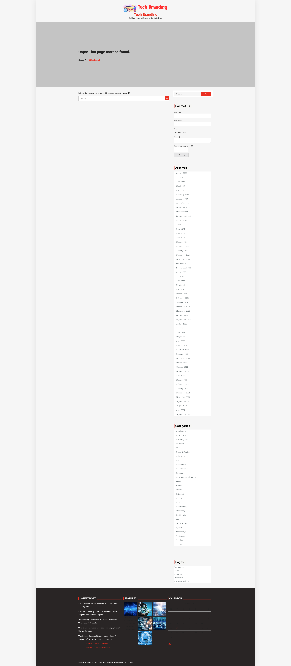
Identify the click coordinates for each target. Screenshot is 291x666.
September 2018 (183, 414)
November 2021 (183, 397)
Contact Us (179, 567)
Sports (179, 527)
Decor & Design (183, 452)
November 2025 (183, 207)
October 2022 (182, 367)
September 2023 (183, 319)
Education (180, 456)
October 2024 (182, 263)
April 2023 (180, 341)
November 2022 (183, 362)
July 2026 (180, 177)
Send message (181, 155)
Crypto (179, 448)
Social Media (181, 523)
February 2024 (182, 298)
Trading (179, 540)
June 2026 (180, 181)
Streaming (181, 532)
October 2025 (182, 212)
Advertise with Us (181, 581)
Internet (180, 494)
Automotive (181, 435)
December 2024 (183, 255)
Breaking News (182, 439)
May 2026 (180, 186)
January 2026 (182, 199)
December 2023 (183, 306)
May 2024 (180, 285)
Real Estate (181, 515)
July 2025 (180, 225)
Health (179, 490)
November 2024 (183, 259)
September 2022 (183, 371)
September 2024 (183, 268)
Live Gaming (181, 506)
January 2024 (182, 302)
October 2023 (182, 315)
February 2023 (182, 350)
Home (176, 570)
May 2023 (180, 337)
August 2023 (181, 324)
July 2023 (180, 328)
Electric (179, 460)
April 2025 (180, 237)
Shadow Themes (126, 662)
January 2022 (182, 388)
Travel (179, 544)
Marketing (180, 511)
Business (180, 443)
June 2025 (180, 229)
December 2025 (183, 203)
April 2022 (180, 375)
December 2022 (183, 358)
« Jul (169, 644)
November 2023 (183, 311)
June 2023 (180, 332)
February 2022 (182, 384)
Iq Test (179, 498)
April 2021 (180, 410)
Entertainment (182, 469)
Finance (179, 473)
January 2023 (182, 354)
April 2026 (180, 190)
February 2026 (182, 194)
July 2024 (180, 276)
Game (178, 481)
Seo (177, 519)
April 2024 (180, 289)
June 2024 (180, 281)
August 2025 (181, 220)
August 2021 (181, 406)
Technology (181, 536)
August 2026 (181, 173)
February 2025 (182, 246)
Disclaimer (178, 578)
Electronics (181, 464)
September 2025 (183, 216)
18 (177, 628)
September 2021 (183, 401)
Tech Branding (145, 14)
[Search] (167, 98)
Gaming (179, 485)
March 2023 (181, 345)
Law (178, 502)
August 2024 (181, 272)
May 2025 (180, 233)
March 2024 (181, 294)
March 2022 (181, 380)
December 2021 (183, 393)
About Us (178, 574)
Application (181, 431)
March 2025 (181, 242)
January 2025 (182, 250)
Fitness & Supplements (186, 477)
